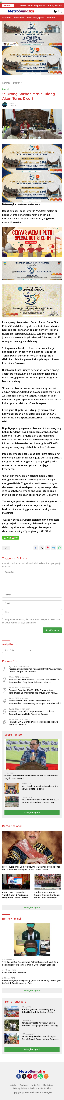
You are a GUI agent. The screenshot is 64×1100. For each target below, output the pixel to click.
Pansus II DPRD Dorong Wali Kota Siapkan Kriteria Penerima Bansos (33, 723)
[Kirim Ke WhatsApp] (59, 547)
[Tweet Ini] (41, 547)
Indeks (13, 1085)
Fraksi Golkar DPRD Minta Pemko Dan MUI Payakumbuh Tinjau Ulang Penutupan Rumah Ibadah (35, 702)
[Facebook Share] (35, 547)
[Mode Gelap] (55, 11)
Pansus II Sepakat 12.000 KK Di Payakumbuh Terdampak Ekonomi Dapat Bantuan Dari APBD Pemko (32, 691)
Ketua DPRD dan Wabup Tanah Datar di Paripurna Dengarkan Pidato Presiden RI (15, 895)
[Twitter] (24, 1076)
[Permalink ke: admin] (4, 104)
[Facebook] (18, 1076)
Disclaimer (48, 1085)
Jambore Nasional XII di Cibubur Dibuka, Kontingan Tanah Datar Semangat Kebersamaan (47, 895)
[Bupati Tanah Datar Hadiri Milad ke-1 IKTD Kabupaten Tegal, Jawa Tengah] (32, 754)
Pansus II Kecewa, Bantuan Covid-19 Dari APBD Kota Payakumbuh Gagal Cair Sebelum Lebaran (34, 680)
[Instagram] (35, 1076)
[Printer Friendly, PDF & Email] (10, 538)
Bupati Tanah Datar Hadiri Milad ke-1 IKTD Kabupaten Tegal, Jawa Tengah (31, 777)
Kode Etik (35, 1085)
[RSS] (46, 1076)
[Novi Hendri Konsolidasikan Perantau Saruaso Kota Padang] (11, 788)
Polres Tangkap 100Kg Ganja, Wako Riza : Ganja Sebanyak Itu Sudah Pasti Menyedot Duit (31, 982)
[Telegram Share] (53, 547)
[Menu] (4, 11)
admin (11, 103)
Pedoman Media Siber (41, 1088)
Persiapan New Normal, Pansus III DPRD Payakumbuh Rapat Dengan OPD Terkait (35, 670)
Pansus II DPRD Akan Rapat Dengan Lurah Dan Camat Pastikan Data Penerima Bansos (32, 712)
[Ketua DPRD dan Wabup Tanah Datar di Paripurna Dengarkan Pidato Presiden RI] (16, 882)
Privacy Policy (20, 1088)
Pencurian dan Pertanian (14, 972)
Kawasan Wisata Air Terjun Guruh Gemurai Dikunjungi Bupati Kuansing (40, 1024)
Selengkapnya (31, 812)
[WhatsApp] (40, 1076)
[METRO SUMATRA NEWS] (20, 11)
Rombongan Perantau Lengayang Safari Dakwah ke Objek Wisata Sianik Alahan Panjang (38, 1010)
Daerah (5, 89)
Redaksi (24, 1085)
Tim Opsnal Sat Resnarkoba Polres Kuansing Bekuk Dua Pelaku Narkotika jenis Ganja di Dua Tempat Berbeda (30, 963)
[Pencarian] (60, 11)
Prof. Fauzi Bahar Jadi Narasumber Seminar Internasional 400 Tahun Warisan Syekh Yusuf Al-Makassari (31, 868)
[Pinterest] (29, 1076)
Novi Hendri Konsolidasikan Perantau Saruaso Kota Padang (40, 787)
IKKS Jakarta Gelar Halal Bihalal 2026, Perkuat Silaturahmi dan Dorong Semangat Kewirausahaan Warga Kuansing (40, 801)
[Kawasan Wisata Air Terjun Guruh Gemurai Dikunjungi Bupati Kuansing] (11, 1025)
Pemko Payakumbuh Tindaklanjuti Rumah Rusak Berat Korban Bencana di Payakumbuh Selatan (40, 1037)
